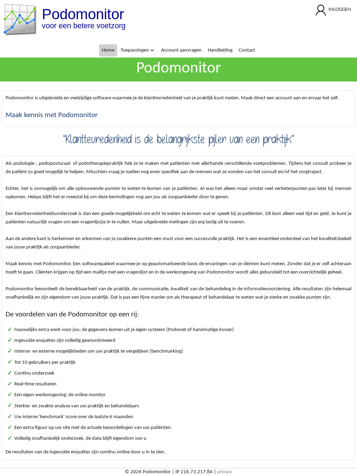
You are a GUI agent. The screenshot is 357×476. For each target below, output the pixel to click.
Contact (247, 50)
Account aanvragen (181, 50)
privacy (224, 472)
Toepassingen (135, 50)
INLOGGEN (339, 9)
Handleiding (220, 50)
